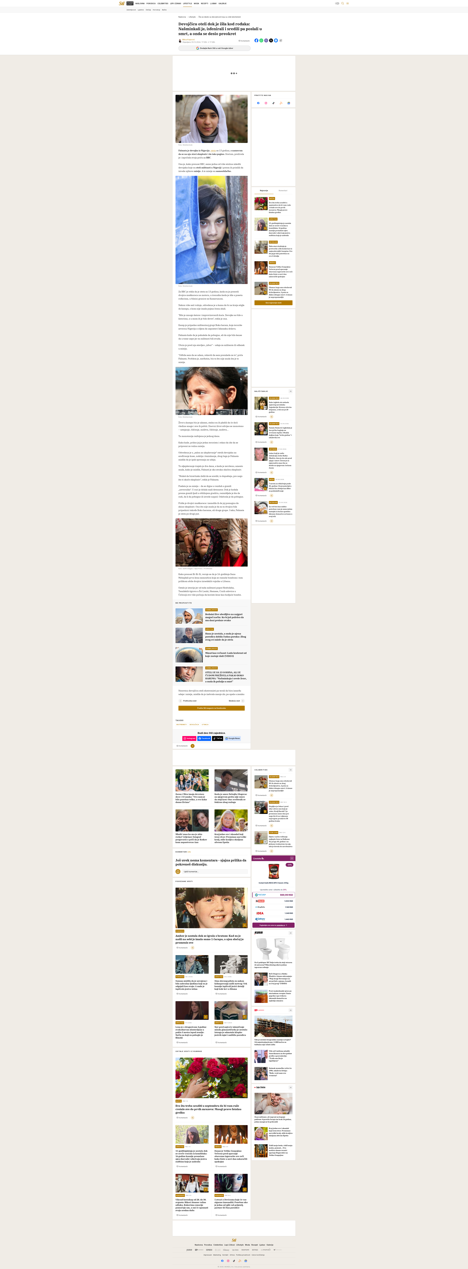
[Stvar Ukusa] (277, 1249)
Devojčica (194, 724)
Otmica (205, 724)
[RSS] (281, 103)
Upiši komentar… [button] (191, 871)
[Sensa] (255, 1249)
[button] (244, 41)
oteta (213, 150)
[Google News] (288, 103)
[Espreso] (209, 1249)
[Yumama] (266, 1249)
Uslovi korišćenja (258, 1255)
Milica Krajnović (188, 40)
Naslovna (182, 17)
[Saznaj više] (290, 933)
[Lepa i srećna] (235, 1249)
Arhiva (232, 1255)
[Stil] (122, 3)
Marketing (217, 1255)
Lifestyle (192, 17)
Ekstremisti (181, 724)
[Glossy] (226, 1249)
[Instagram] (266, 103)
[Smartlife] (245, 1249)
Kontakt (225, 1255)
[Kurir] (189, 1249)
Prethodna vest (189, 701)
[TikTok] (273, 103)
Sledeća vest (234, 701)
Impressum (208, 1255)
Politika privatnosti (243, 1255)
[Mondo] (199, 1249)
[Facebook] (258, 103)
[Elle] (217, 1249)
